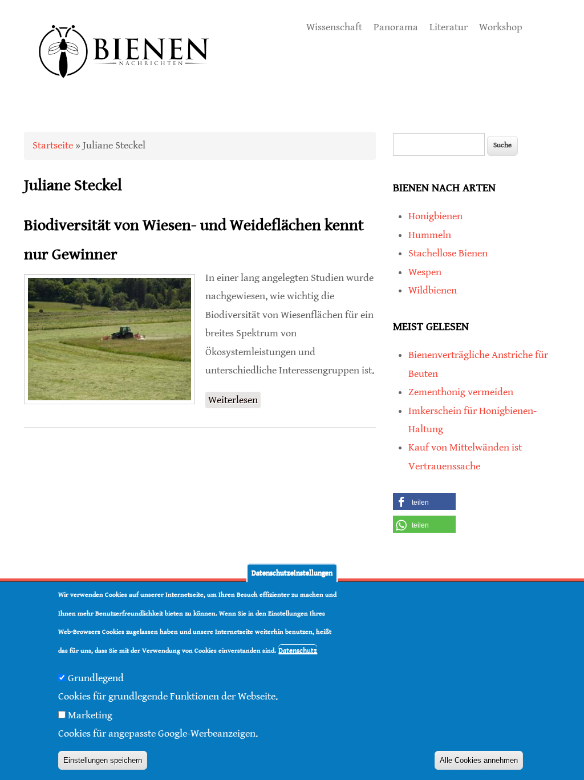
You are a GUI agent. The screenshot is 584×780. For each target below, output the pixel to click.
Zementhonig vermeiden (460, 392)
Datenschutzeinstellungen (292, 573)
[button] (424, 501)
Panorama (396, 27)
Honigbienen (435, 216)
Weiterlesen (234, 401)
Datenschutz (297, 650)
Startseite (53, 145)
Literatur (448, 27)
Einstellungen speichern (102, 760)
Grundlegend (96, 678)
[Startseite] (124, 91)
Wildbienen (432, 290)
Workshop (500, 27)
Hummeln (429, 235)
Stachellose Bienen (448, 253)
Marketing (90, 715)
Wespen (424, 272)
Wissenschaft (334, 27)
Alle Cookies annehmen (479, 760)
